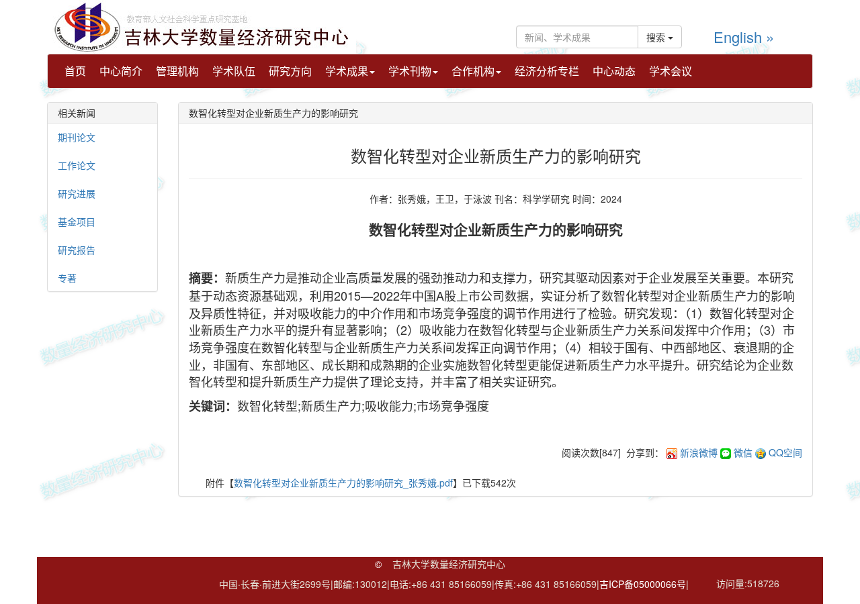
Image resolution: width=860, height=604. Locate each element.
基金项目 (76, 221)
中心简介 (120, 71)
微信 (743, 452)
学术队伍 (233, 71)
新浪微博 (699, 452)
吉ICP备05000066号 (642, 584)
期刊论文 (76, 137)
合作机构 (473, 71)
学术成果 (346, 71)
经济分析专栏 (547, 71)
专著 (67, 278)
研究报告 (76, 249)
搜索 (657, 37)
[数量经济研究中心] (201, 25)
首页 (75, 71)
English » (744, 36)
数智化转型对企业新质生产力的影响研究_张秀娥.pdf (343, 482)
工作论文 (76, 165)
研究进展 (76, 193)
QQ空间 (785, 452)
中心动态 (614, 71)
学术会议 (670, 71)
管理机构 (177, 71)
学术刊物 (409, 71)
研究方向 (290, 71)
